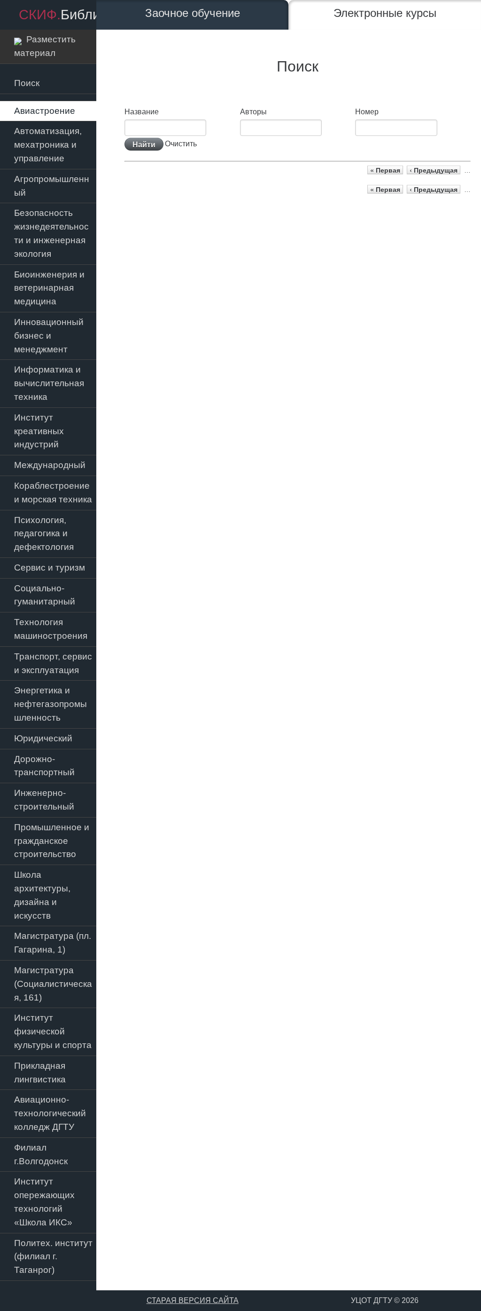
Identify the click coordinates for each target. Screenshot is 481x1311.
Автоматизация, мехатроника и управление (48, 144)
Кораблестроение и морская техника (53, 492)
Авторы (253, 112)
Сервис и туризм (49, 567)
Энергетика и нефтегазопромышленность (50, 704)
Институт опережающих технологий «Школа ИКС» (44, 1201)
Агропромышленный (51, 186)
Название (141, 112)
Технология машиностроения (50, 629)
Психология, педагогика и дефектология (44, 533)
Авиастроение (44, 111)
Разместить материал (45, 46)
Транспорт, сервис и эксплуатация (53, 663)
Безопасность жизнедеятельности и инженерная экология (51, 233)
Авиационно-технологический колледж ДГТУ (50, 1113)
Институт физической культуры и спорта (53, 1031)
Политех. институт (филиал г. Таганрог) (53, 1256)
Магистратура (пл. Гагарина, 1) (52, 942)
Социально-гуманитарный (44, 595)
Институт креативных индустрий (39, 431)
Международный (49, 465)
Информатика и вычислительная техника (49, 383)
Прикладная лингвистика (40, 1072)
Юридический (43, 738)
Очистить (181, 143)
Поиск (26, 83)
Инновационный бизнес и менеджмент (49, 335)
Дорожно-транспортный (44, 766)
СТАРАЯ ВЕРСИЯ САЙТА (193, 1300)
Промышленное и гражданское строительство (51, 840)
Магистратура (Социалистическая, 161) (53, 983)
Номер (367, 112)
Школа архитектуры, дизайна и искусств (42, 895)
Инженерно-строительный (44, 799)
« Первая (385, 170)
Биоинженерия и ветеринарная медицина (49, 288)
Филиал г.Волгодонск (41, 1154)
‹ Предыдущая (434, 170)
